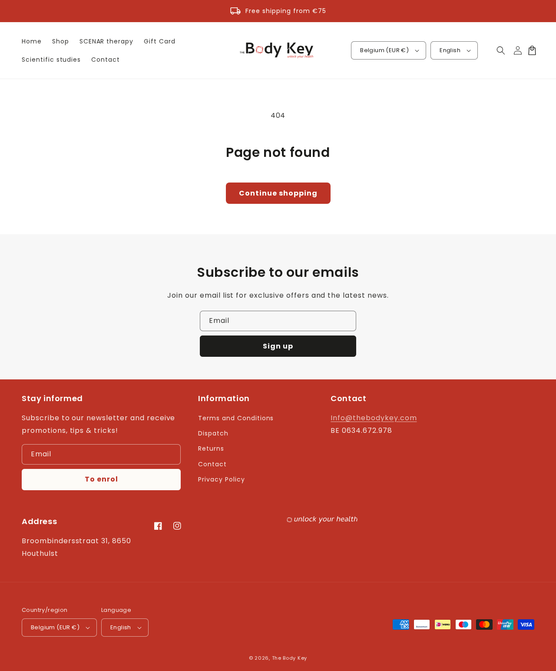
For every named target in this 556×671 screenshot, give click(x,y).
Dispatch (213, 433)
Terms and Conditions (236, 418)
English (450, 50)
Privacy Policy (221, 479)
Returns (211, 448)
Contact (212, 464)
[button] (500, 50)
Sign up (278, 346)
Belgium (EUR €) (384, 50)
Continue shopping (278, 193)
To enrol (101, 479)
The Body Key (289, 657)
